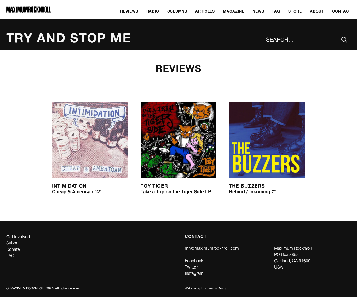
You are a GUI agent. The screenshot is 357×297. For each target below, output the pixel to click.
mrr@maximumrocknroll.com (212, 248)
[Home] (28, 11)
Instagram (194, 273)
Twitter (191, 267)
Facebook (194, 260)
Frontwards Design (214, 288)
